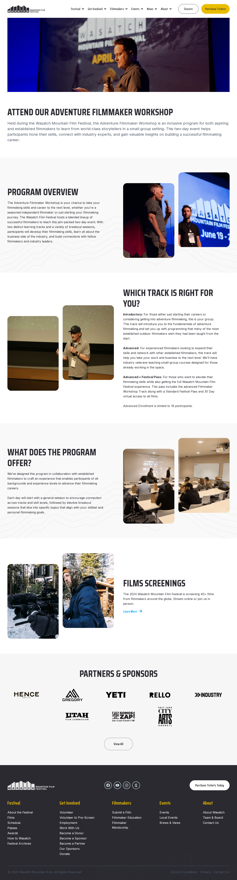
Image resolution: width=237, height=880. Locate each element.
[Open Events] (142, 8)
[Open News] (156, 8)
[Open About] (170, 8)
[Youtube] (117, 785)
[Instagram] (126, 785)
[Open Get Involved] (105, 8)
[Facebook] (108, 785)
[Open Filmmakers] (126, 8)
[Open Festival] (83, 8)
